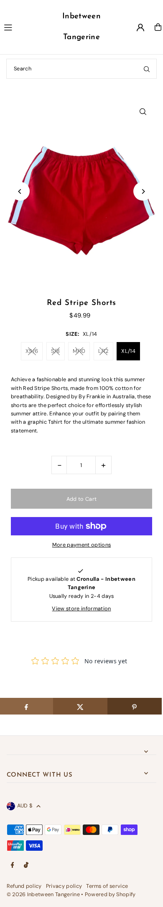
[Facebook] (12, 865)
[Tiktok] (26, 865)
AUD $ (25, 805)
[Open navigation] (25, 27)
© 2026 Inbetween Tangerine (44, 894)
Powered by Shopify (110, 894)
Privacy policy (64, 886)
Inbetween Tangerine (81, 26)
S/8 (55, 351)
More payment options (81, 544)
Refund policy (24, 886)
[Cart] (158, 27)
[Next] (142, 191)
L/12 (103, 351)
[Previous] (20, 191)
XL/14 (128, 351)
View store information (81, 608)
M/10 (79, 351)
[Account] (140, 27)
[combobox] (81, 69)
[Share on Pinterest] (134, 706)
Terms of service (107, 886)
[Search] (147, 69)
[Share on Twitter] (80, 706)
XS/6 (31, 351)
